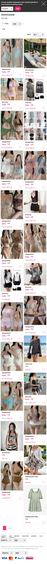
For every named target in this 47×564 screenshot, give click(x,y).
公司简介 (11, 537)
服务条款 (17, 536)
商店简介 (4, 536)
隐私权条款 (25, 536)
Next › (10, 528)
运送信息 (34, 536)
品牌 (10, 536)
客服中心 (4, 537)
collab (41, 536)
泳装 (3, 29)
